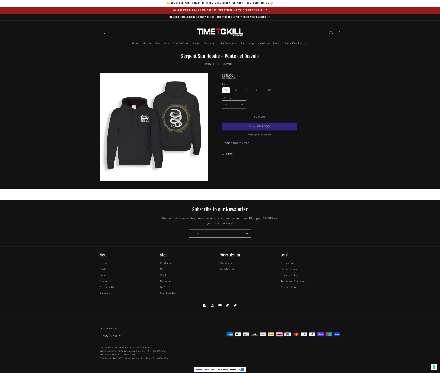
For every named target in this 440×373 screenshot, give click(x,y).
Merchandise (168, 293)
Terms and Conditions (294, 281)
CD (162, 269)
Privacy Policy (289, 275)
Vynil (163, 275)
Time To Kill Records (118, 347)
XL (259, 90)
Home (103, 263)
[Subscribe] (247, 233)
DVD (162, 287)
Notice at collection (205, 370)
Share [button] (229, 153)
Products (105, 281)
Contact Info (288, 287)
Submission (106, 293)
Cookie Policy (289, 263)
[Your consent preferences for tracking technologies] (434, 367)
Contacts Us (107, 287)
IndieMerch (227, 269)
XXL (271, 90)
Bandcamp (226, 263)
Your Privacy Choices (227, 370)
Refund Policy (289, 269)
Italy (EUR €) (110, 335)
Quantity (226, 97)
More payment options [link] (259, 134)
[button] (103, 32)
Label (103, 275)
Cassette (165, 281)
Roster (104, 269)
